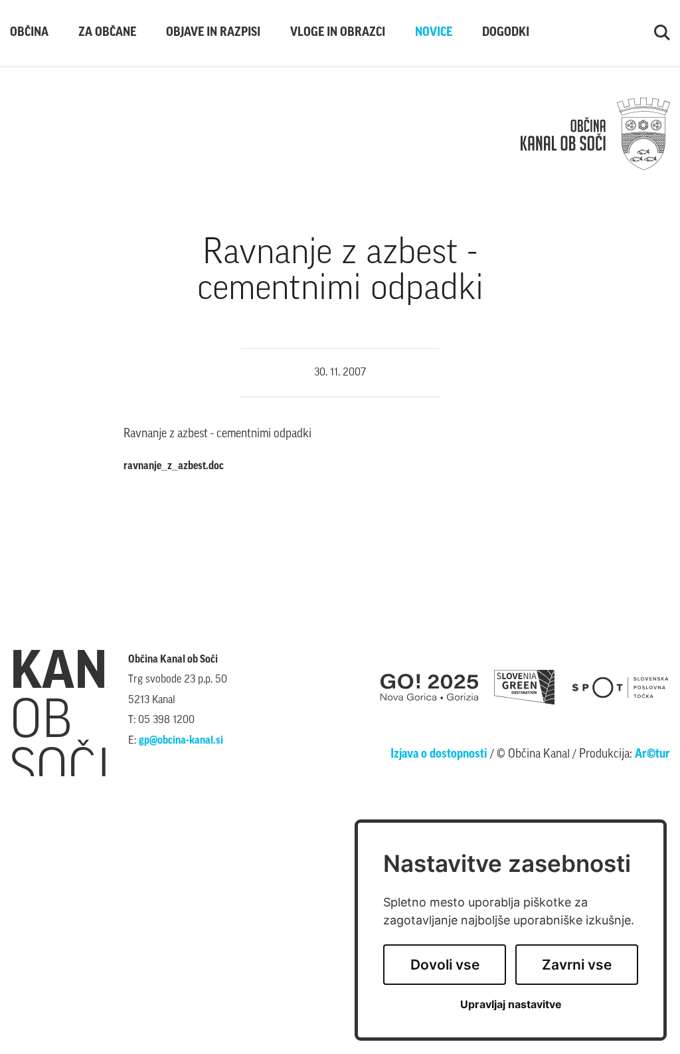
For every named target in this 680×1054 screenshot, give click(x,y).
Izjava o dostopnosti (438, 755)
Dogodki (505, 33)
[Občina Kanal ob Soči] (595, 134)
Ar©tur (652, 755)
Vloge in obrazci (337, 33)
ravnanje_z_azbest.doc (174, 466)
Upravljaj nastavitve (511, 1004)
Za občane (107, 33)
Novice (433, 33)
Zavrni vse (577, 964)
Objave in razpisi (213, 33)
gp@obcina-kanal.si (181, 741)
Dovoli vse (444, 964)
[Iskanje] (662, 33)
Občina (29, 33)
